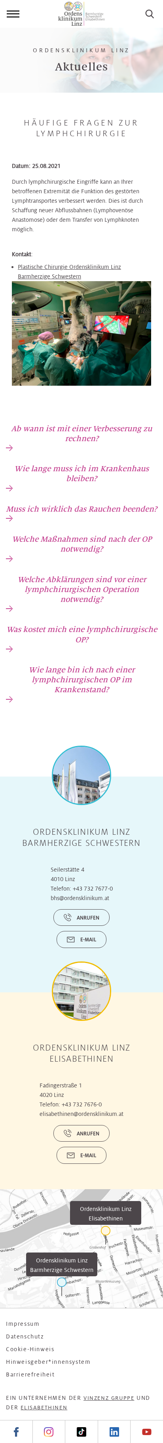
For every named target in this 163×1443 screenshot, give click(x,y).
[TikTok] (81, 1431)
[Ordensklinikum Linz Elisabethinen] (105, 1235)
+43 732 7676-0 (82, 1104)
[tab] (81, 437)
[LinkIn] (114, 1431)
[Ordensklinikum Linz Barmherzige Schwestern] (61, 1286)
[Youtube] (146, 1431)
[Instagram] (48, 1431)
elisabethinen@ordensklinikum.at (81, 1113)
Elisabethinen (44, 1407)
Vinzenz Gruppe (108, 1398)
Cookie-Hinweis (30, 1349)
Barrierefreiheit (30, 1374)
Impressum (23, 1323)
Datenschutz (25, 1336)
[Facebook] (16, 1431)
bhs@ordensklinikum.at (80, 898)
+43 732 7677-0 (93, 888)
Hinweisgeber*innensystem (48, 1361)
